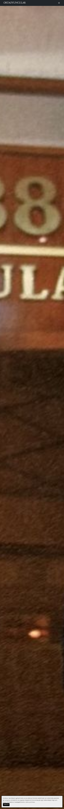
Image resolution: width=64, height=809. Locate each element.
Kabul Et (6, 804)
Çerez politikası (30, 802)
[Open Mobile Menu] (59, 3)
